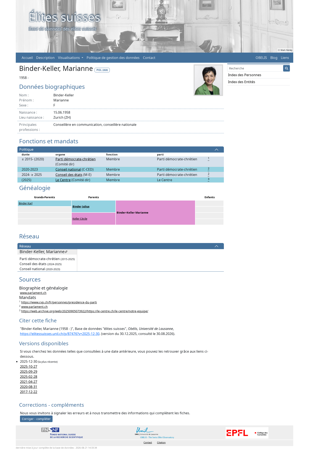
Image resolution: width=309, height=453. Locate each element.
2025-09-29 (28, 371)
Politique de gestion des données (113, 57)
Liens (285, 57)
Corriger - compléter (36, 419)
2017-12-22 (28, 391)
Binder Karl (25, 203)
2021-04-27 (28, 381)
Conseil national (68, 169)
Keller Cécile (80, 219)
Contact (149, 57)
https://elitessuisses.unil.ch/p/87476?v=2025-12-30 (59, 333)
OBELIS (261, 57)
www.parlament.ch (33, 293)
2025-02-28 (28, 376)
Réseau (25, 246)
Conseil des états (68, 174)
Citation (161, 442)
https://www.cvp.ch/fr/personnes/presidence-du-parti (59, 302)
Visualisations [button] (69, 57)
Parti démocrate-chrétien (75, 159)
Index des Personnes (244, 75)
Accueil (27, 57)
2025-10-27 (28, 366)
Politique (26, 149)
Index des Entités (241, 82)
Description (45, 57)
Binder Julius (81, 206)
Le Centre (63, 180)
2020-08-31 (28, 386)
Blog (273, 57)
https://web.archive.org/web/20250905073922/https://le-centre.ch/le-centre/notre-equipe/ (84, 311)
